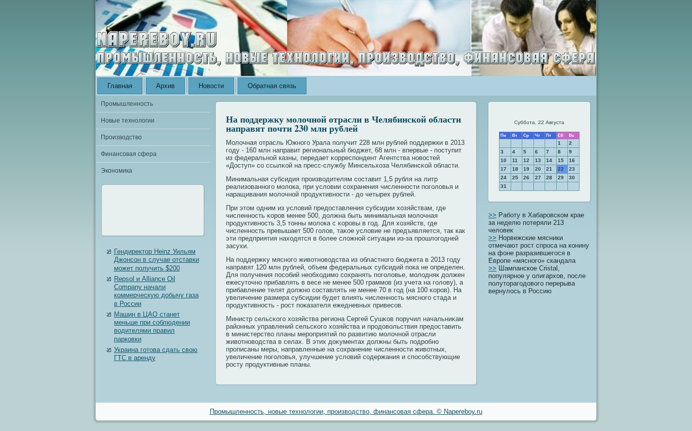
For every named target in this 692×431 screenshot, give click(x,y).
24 (504, 177)
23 (572, 169)
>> (492, 215)
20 (538, 169)
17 (504, 169)
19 (526, 169)
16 (572, 160)
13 (538, 160)
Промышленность (127, 103)
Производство (121, 137)
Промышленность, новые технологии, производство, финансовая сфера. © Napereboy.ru (346, 411)
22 (561, 169)
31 (504, 186)
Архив (165, 86)
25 (515, 177)
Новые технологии (128, 120)
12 (526, 160)
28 (549, 177)
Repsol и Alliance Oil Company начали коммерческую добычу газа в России (156, 291)
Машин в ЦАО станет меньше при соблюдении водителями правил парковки (152, 326)
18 (515, 169)
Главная (119, 86)
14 (549, 160)
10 (504, 160)
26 (526, 177)
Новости (211, 86)
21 (549, 169)
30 (572, 177)
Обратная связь (272, 86)
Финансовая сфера (129, 154)
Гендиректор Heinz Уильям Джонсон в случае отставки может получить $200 (156, 260)
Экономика (116, 170)
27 (538, 177)
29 (561, 177)
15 (561, 160)
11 (515, 160)
